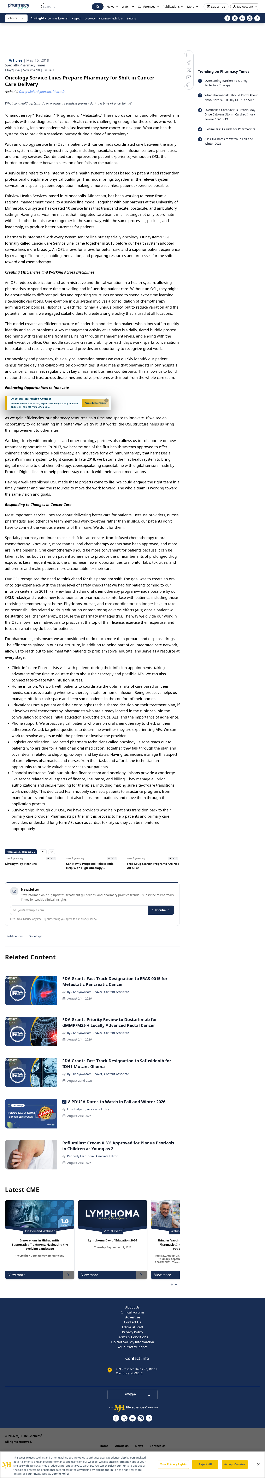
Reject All (205, 1464)
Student (131, 18)
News (139, 1446)
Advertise (132, 1317)
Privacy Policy (132, 1332)
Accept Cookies (234, 1464)
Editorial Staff (132, 1327)
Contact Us (132, 1322)
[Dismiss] (106, 400)
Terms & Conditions (132, 1337)
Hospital (76, 18)
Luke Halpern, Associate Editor (88, 1109)
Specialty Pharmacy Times (25, 65)
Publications (15, 936)
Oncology (90, 18)
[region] (132, 1465)
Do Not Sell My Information (132, 1342)
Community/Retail (58, 18)
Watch (126, 6)
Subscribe (159, 910)
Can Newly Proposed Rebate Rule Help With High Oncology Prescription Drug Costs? (89, 866)
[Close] (258, 1464)
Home (104, 1446)
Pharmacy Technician (111, 18)
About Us (132, 1307)
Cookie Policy (60, 1474)
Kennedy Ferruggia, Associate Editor (92, 1156)
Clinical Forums (133, 1312)
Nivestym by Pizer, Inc (21, 864)
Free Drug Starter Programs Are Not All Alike (153, 866)
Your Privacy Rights (133, 1347)
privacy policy (88, 919)
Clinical (13, 18)
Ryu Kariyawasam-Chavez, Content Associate (98, 992)
